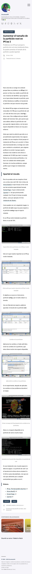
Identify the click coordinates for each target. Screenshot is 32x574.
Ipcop (14, 501)
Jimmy (14, 569)
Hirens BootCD (7, 184)
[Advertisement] (16, 73)
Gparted (5, 192)
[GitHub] (8, 24)
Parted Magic (7, 190)
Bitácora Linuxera (9, 31)
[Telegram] (17, 24)
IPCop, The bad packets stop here (16, 489)
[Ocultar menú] (29, 5)
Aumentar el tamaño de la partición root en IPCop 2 (15, 39)
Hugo (7, 567)
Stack (5, 569)
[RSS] (14, 24)
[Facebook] (5, 24)
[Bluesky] (2, 24)
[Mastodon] (11, 24)
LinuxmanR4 (5, 14)
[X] (20, 24)
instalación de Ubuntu (9, 200)
